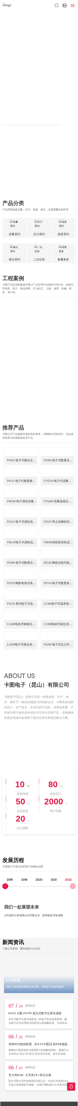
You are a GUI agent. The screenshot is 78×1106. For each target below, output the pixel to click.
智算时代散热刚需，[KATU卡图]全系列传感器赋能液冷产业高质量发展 (38, 1046)
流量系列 (14, 234)
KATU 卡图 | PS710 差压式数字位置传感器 (35, 1013)
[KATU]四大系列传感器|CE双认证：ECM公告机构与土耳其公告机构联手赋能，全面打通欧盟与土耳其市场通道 (39, 1084)
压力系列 (39, 234)
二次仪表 (39, 259)
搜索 (68, 121)
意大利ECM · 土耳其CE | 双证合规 (30, 1075)
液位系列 (14, 259)
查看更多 (63, 259)
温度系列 (63, 234)
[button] (5, 886)
